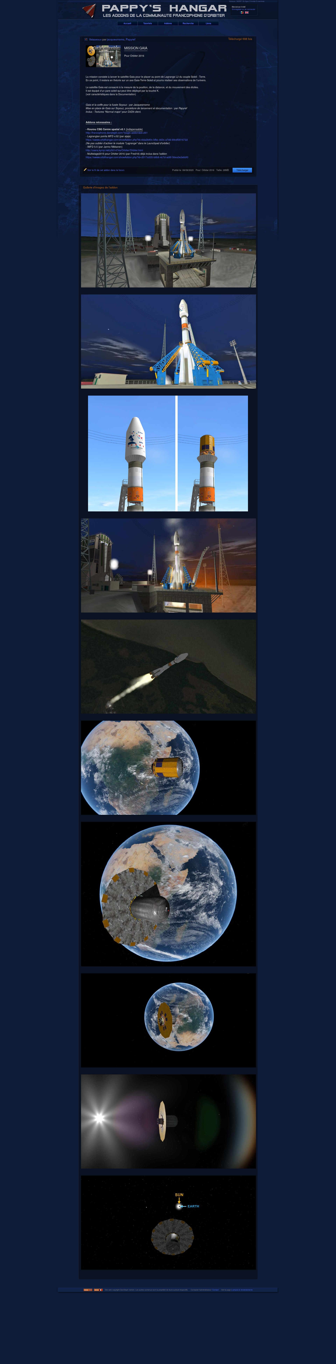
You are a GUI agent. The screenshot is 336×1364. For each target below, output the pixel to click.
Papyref (130, 39)
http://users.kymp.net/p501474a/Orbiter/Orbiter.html (114, 150)
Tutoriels (147, 23)
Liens (208, 23)
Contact (215, 1290)
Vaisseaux (95, 39)
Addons (168, 23)
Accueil (127, 23)
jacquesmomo (115, 39)
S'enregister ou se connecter (243, 9)
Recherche (188, 23)
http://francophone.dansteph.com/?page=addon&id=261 (117, 132)
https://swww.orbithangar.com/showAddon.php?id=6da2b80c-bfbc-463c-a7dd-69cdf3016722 (137, 139)
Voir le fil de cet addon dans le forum (105, 170)
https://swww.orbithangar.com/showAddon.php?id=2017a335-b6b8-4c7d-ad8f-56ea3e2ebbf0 (137, 157)
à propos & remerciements (242, 1290)
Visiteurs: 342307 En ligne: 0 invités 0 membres (246, 1)
